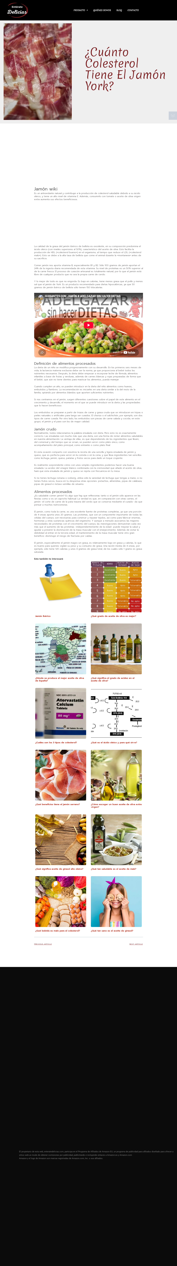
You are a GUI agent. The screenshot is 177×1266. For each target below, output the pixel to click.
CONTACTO (133, 10)
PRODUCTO (79, 10)
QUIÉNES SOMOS (102, 10)
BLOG (119, 10)
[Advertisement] (88, 165)
